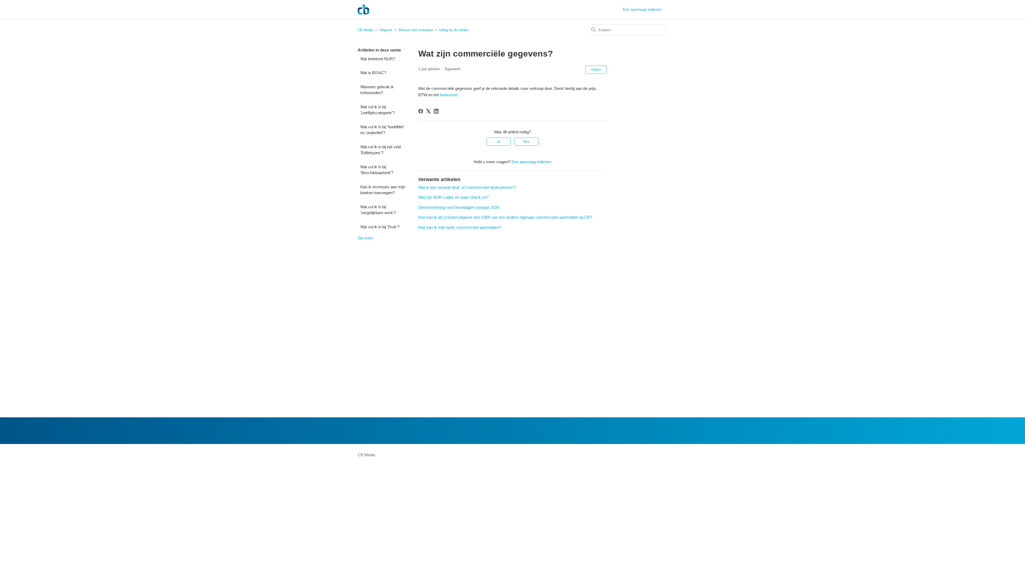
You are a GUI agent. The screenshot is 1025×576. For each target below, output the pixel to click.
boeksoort (448, 95)
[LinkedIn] (436, 111)
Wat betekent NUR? (377, 59)
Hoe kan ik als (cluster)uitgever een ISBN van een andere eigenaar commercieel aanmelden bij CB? (505, 217)
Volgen (596, 69)
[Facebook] (420, 111)
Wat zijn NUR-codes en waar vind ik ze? (453, 197)
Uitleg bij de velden (453, 30)
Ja (498, 141)
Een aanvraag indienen (642, 9)
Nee (526, 141)
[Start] (363, 9)
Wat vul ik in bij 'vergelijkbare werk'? (378, 210)
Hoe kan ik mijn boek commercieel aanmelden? (459, 227)
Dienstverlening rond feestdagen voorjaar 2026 (458, 207)
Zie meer (365, 238)
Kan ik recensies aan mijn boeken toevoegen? (382, 190)
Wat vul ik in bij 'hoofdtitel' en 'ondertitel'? (382, 130)
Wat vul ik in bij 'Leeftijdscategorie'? (377, 110)
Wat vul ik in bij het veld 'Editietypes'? (380, 150)
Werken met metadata (416, 30)
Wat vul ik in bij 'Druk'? (379, 227)
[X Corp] (428, 111)
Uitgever (385, 30)
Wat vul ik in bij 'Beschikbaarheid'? (376, 170)
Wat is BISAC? (373, 72)
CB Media (365, 30)
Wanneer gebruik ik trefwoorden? (377, 90)
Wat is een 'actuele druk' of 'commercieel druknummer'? (467, 187)
